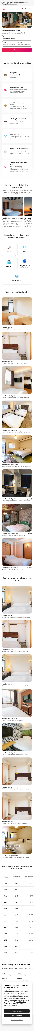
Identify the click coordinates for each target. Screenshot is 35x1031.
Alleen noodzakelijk (16, 1015)
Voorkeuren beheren (17, 1020)
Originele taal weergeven (10, 4)
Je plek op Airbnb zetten (23, 9)
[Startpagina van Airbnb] (3, 9)
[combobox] (16, 39)
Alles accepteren (17, 1011)
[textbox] (9, 45)
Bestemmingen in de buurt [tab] (9, 968)
